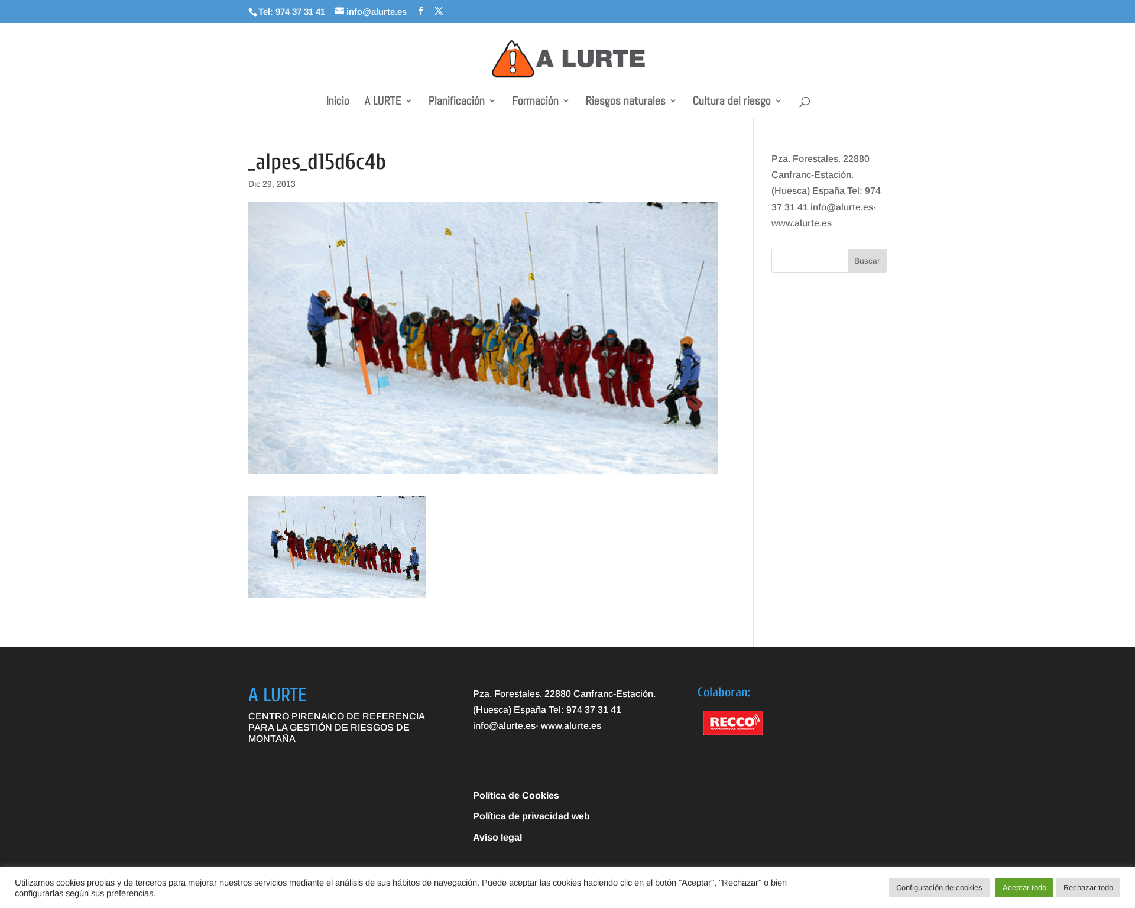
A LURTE (383, 102)
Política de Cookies (516, 795)
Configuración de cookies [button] (939, 887)
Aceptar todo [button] (1024, 887)
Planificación (457, 102)
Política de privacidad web (531, 816)
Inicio (337, 102)
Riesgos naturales (626, 102)
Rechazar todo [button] (1088, 887)
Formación (535, 102)
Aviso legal (497, 837)
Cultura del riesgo (732, 102)
